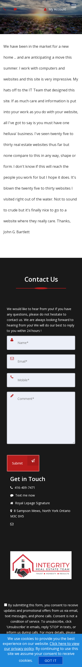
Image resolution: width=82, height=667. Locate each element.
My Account (57, 9)
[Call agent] (5, 9)
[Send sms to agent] (16, 9)
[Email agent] (41, 524)
